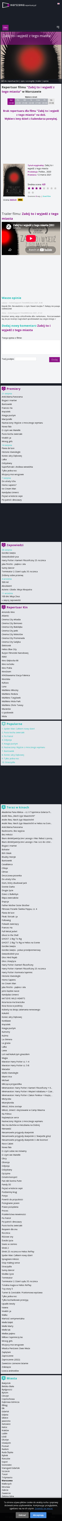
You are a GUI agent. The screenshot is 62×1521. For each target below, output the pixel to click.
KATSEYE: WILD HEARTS (13, 998)
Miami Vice (7, 1076)
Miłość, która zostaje (12, 1106)
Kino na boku (8, 664)
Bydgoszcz (7, 1389)
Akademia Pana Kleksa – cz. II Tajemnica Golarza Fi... (26, 812)
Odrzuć (22, 1515)
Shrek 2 (5, 1247)
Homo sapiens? (9, 485)
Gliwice (5, 1417)
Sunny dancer (8, 567)
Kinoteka (6, 679)
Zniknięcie (6, 1367)
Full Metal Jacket (9, 931)
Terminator (7, 1277)
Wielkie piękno (8, 1333)
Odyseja (8, 739)
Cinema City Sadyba (11, 641)
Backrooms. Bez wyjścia (13, 830)
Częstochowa (8, 1399)
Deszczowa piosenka (12, 875)
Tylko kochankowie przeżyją (15, 1300)
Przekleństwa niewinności (14, 1214)
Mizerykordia (8, 1102)
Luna (4, 686)
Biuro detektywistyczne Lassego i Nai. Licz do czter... (27, 842)
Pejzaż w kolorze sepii (12, 496)
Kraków (5, 1430)
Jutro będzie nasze (10, 991)
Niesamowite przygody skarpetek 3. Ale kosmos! (25, 1139)
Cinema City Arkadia (11, 619)
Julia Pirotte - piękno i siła (14, 564)
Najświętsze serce (10, 1117)
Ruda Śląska (7, 1452)
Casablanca (7, 864)
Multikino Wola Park (11, 701)
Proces (5, 1210)
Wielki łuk (6, 1329)
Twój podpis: (8, 359)
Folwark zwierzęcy (10, 924)
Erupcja (5, 901)
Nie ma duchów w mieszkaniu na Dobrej (21, 1125)
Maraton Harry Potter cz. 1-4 (15, 1061)
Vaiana (5, 1307)
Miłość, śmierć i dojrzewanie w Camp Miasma (23, 1110)
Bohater (6, 849)
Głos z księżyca (9, 961)
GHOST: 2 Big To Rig (12, 938)
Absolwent (7, 585)
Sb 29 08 (51, 101)
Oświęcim (6, 1442)
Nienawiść (6, 1128)
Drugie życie (7, 890)
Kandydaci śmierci (10, 492)
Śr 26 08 (31, 101)
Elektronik (6, 645)
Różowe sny (7, 1236)
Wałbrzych (7, 1483)
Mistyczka (6, 1098)
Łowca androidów (10, 1370)
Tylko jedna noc (9, 470)
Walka (4, 1315)
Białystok (6, 1383)
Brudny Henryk (9, 857)
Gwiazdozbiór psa (10, 556)
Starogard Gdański (11, 1468)
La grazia (6, 1043)
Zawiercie (6, 1493)
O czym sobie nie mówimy (14, 1151)
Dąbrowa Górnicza (10, 1402)
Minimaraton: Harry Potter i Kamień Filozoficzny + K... (27, 1087)
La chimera (7, 1039)
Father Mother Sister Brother (15, 905)
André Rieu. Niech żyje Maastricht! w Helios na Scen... (27, 823)
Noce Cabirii (7, 1143)
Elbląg (4, 1405)
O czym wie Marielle (11, 430)
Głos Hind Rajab (9, 957)
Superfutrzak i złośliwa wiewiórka (17, 466)
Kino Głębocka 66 (10, 660)
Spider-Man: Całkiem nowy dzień (19, 728)
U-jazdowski (7, 712)
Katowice (6, 1424)
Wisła (4, 716)
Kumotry (6, 1031)
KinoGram (6, 671)
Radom (5, 1449)
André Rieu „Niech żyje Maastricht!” (18, 816)
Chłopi (5, 868)
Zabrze (5, 1490)
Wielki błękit (7, 1322)
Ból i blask (6, 853)
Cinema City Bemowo (12, 623)
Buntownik (7, 404)
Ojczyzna (6, 1173)
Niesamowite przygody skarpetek (18, 1132)
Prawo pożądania (10, 1206)
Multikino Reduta (10, 694)
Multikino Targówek (11, 697)
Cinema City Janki (10, 630)
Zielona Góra (8, 1496)
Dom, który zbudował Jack (14, 883)
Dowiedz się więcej (44, 1508)
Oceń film (47, 196)
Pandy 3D (6, 1184)
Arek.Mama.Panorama (12, 396)
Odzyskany (7, 463)
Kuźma (5, 1035)
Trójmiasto (7, 1477)
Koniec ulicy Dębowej (12, 455)
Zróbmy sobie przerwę (12, 575)
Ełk (3, 1408)
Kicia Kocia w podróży (12, 1005)
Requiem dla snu (9, 1229)
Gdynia (5, 1414)
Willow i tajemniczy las (12, 1337)
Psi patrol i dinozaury (12, 499)
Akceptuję (38, 1515)
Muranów (6, 709)
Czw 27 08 (38, 101)
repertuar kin (13, 81)
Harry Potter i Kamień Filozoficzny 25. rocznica (24, 560)
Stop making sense (11, 1262)
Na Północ (7, 1113)
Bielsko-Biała (8, 1386)
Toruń (5, 1474)
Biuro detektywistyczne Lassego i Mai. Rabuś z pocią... (27, 838)
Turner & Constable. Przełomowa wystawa (22, 1292)
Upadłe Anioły (8, 1303)
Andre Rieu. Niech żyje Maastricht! (18, 819)
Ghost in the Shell (10, 935)
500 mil (5, 582)
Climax (5, 871)
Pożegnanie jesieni (10, 1203)
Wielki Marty (7, 1326)
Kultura (5, 682)
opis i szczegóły (27, 81)
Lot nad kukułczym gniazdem (16, 1054)
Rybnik (5, 1455)
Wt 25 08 (24, 101)
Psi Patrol (8, 736)
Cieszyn (5, 1395)
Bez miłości (7, 834)
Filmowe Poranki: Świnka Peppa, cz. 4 (19, 909)
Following (6, 920)
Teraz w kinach (18, 807)
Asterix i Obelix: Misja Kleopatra (17, 589)
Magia (5, 1058)
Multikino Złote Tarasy (12, 705)
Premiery (13, 389)
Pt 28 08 (44, 101)
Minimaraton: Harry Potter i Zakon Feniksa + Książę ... (27, 1095)
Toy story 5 (7, 1288)
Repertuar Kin (17, 607)
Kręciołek (6, 411)
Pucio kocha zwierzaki (12, 434)
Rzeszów (6, 1458)
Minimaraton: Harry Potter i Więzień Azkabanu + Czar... (27, 1091)
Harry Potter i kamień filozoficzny (17, 964)
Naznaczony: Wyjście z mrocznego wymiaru (22, 422)
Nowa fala (6, 426)
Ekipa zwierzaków (10, 897)
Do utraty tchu (9, 481)
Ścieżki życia (7, 1240)
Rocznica (6, 1233)
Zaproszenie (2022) (11, 1359)
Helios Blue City (9, 649)
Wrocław (6, 1487)
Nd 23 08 (11, 101)
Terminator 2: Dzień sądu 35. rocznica (20, 571)
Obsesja (6, 1162)
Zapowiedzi (15, 545)
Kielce (4, 1427)
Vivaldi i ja (6, 437)
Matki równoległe (10, 1072)
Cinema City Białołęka (12, 626)
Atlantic (5, 615)
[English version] (58, 4)
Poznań (5, 1446)
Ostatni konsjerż (9, 1177)
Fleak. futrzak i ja (10, 916)
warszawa (23, 5)
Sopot (5, 1461)
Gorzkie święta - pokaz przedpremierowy (21, 950)
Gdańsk (5, 1411)
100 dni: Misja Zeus (11, 596)
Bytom (5, 1392)
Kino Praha (7, 668)
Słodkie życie (8, 1274)
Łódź (4, 1436)
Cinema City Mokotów (12, 634)
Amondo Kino (8, 612)
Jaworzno (6, 1421)
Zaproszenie (7, 1355)
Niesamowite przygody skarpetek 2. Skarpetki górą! (26, 1136)
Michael (5, 1080)
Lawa (4, 1050)
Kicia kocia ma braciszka (13, 1002)
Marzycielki (7, 419)
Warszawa (7, 1480)
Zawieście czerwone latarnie (15, 1363)
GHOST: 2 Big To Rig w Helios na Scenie (21, 942)
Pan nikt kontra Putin (12, 1180)
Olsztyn (5, 1439)
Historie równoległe (11, 452)
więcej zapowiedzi (12, 600)
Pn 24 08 (18, 101)
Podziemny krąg (9, 1192)
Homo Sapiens (9, 979)
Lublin (4, 1433)
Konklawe (6, 1020)
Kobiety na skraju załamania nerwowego (21, 1009)
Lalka (4, 459)
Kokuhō (5, 1013)
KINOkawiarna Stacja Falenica (16, 675)
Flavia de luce (8, 448)
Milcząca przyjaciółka (12, 1084)
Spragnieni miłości (10, 1259)
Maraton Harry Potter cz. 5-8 (15, 1065)
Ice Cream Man (9, 488)
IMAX (4, 656)
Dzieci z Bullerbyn (10, 894)
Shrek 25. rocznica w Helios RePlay (18, 1251)
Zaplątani (6, 1352)
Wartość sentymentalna (13, 1318)
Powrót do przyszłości (12, 1199)
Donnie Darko (8, 886)
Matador (6, 1069)
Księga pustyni (9, 415)
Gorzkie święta (9, 552)
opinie (46, 81)
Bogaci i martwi (9, 400)
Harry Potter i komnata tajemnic (17, 972)
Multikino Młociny (10, 690)
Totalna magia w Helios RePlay (16, 1285)
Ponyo (5, 1195)
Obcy (4, 1158)
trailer (38, 81)
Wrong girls (7, 441)
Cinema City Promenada (13, 638)
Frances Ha (7, 408)
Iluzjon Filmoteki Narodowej (15, 653)
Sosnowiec (7, 1464)
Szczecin (6, 1471)
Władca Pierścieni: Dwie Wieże (16, 1348)
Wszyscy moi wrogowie (13, 474)
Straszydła (10, 762)
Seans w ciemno (9, 1244)
